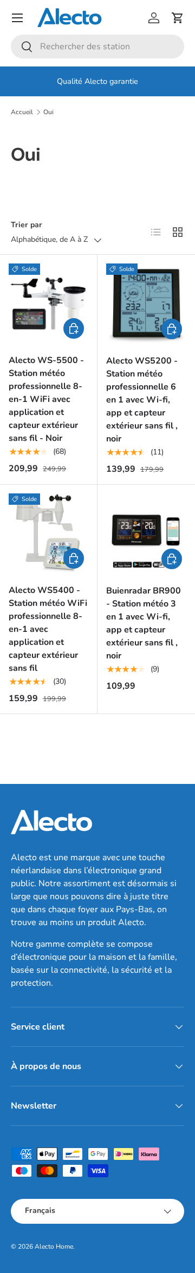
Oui (48, 112)
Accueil (22, 112)
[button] (178, 18)
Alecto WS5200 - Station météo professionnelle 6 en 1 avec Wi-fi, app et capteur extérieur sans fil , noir (142, 400)
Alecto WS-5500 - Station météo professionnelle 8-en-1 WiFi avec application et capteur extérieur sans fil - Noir (46, 399)
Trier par (26, 225)
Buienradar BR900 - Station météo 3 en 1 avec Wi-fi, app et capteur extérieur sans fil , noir (143, 623)
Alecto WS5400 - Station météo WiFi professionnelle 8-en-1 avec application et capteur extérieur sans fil (48, 629)
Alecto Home (54, 1246)
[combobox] (97, 46)
